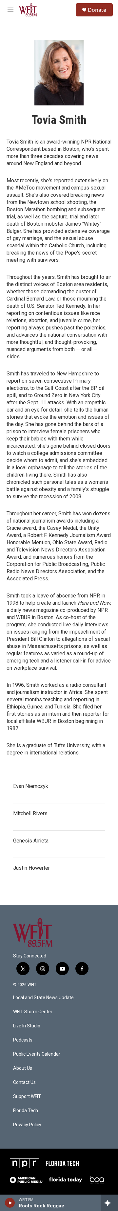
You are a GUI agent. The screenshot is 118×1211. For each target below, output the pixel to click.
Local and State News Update (43, 997)
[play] (10, 1203)
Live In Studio (26, 1025)
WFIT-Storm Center (32, 1011)
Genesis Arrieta (31, 841)
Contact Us (24, 1082)
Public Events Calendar (36, 1054)
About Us (22, 1068)
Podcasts (22, 1040)
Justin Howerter (31, 868)
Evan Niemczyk (30, 786)
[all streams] (109, 1203)
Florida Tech (25, 1110)
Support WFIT (27, 1096)
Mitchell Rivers (30, 813)
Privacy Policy (27, 1124)
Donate (97, 10)
